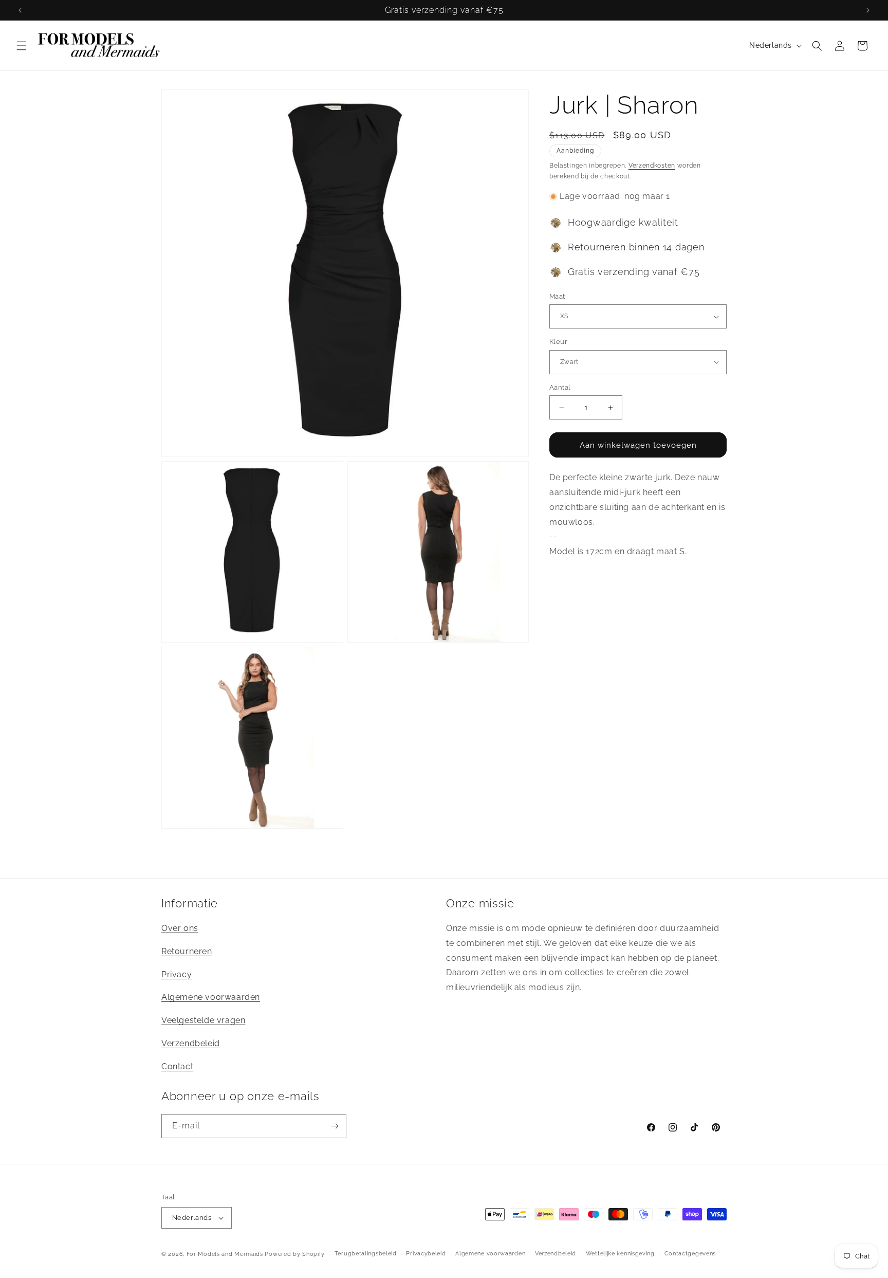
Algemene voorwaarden (210, 997)
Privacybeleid (426, 1253)
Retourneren (186, 951)
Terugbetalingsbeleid (366, 1253)
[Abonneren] (334, 1126)
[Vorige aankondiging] (20, 10)
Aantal (559, 387)
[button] (21, 45)
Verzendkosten (651, 165)
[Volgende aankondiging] (868, 10)
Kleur (558, 341)
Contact (177, 1066)
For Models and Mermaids (225, 1254)
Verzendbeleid (190, 1043)
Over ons (179, 928)
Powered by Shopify (295, 1254)
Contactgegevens (690, 1253)
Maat (557, 296)
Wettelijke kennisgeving (620, 1253)
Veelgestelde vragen (203, 1020)
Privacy (176, 974)
